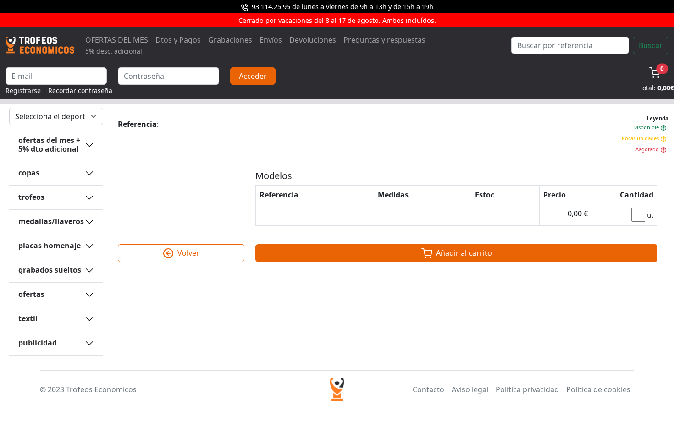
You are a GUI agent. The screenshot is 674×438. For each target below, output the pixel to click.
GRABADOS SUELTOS (49, 270)
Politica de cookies (598, 389)
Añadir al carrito (463, 253)
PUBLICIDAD (37, 343)
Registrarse (23, 90)
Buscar (651, 45)
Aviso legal (470, 389)
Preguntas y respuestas (384, 40)
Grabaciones (230, 40)
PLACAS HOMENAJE (49, 246)
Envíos (271, 40)
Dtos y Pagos (178, 40)
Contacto (428, 389)
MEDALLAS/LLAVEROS (51, 221)
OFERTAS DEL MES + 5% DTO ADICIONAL (49, 144)
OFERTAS (31, 294)
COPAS (28, 173)
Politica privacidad (527, 389)
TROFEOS (31, 197)
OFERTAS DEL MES (116, 45)
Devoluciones (312, 40)
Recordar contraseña (80, 90)
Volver (187, 253)
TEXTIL (28, 318)
